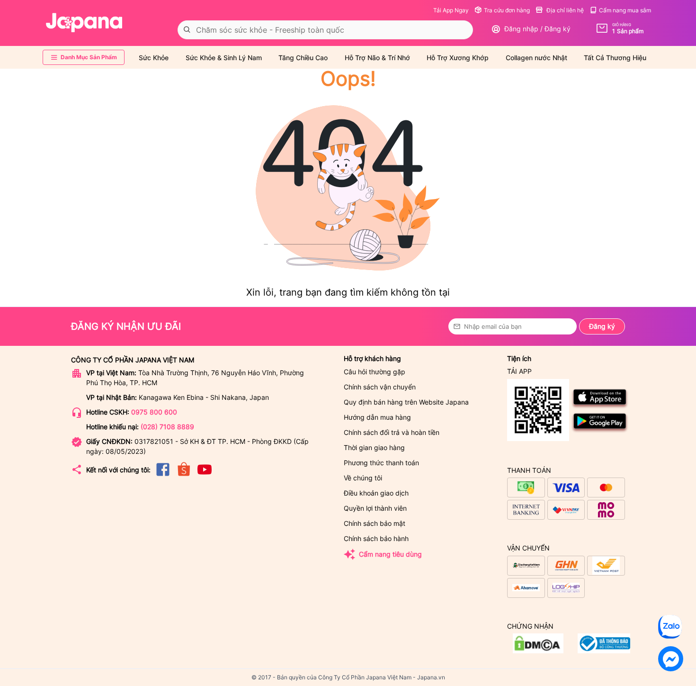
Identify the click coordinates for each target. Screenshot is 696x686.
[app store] (600, 407)
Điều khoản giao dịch (376, 493)
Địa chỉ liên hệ (564, 10)
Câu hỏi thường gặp (374, 372)
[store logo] (84, 22)
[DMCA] (604, 651)
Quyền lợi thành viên (375, 508)
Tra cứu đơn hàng (507, 10)
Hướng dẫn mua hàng (377, 417)
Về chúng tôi (363, 478)
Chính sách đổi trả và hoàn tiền (391, 432)
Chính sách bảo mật (374, 523)
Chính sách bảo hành (376, 538)
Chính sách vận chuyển (380, 387)
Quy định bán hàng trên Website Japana (406, 402)
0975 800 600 (154, 412)
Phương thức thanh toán (381, 463)
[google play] (600, 431)
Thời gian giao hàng (374, 447)
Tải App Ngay (451, 10)
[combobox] (325, 29)
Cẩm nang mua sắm (625, 10)
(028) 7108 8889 (167, 427)
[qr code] (538, 410)
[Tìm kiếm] (187, 29)
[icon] (162, 475)
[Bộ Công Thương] (538, 651)
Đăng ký (602, 326)
